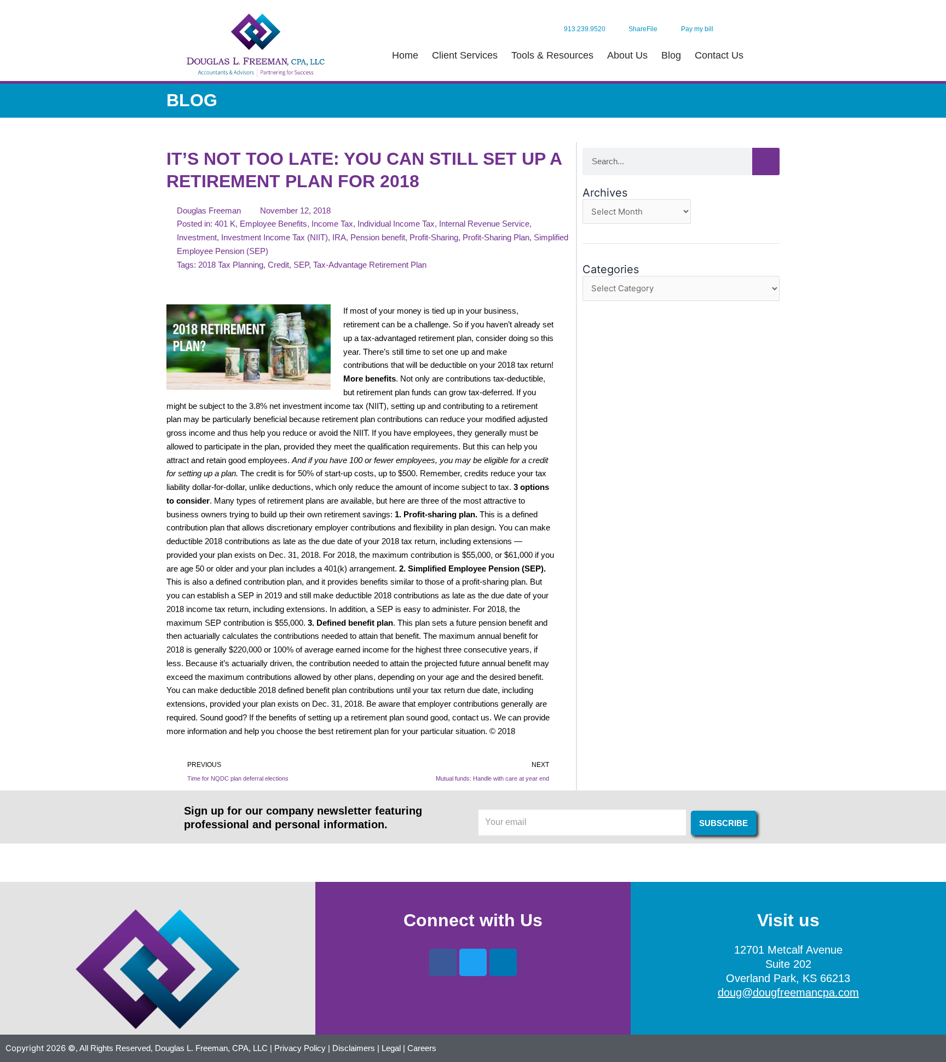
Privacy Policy (300, 1048)
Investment (197, 237)
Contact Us (719, 55)
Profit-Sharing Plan (496, 237)
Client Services (465, 55)
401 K (225, 223)
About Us (627, 55)
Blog (671, 55)
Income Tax (332, 223)
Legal (391, 1048)
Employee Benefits (273, 223)
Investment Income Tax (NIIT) (274, 237)
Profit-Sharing (433, 237)
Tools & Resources (552, 55)
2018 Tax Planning (230, 264)
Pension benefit (377, 237)
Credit (278, 264)
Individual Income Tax (396, 223)
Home (405, 55)
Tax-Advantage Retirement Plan (369, 264)
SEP (301, 264)
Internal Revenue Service (484, 223)
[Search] (766, 161)
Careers (421, 1048)
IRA (339, 237)
